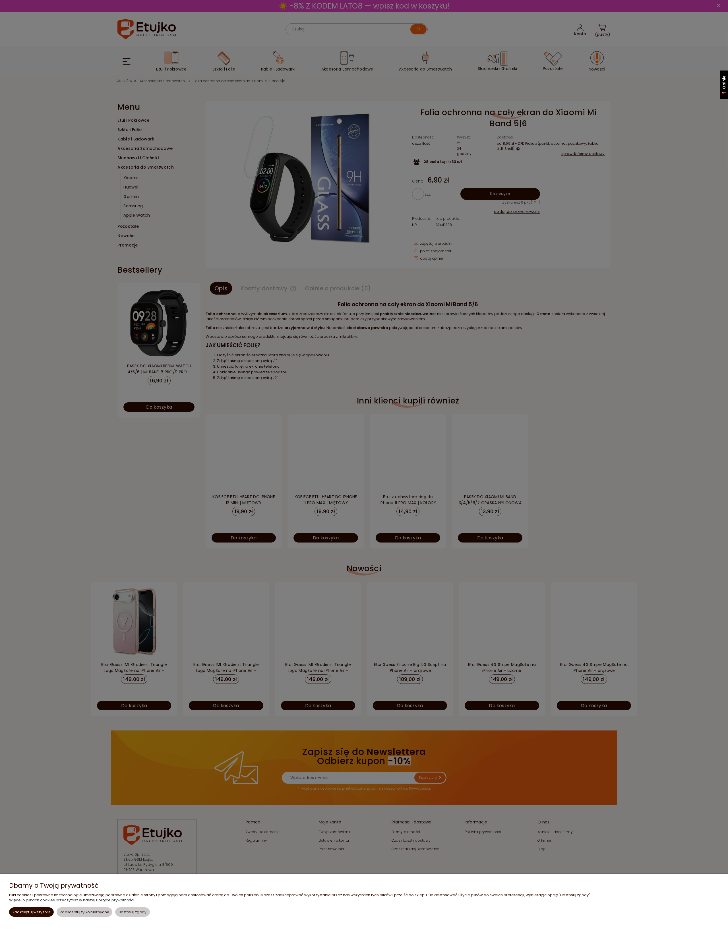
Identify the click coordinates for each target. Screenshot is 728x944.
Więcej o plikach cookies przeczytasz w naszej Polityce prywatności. (72, 900)
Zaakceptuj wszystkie (32, 912)
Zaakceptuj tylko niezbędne (84, 912)
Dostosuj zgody (132, 912)
